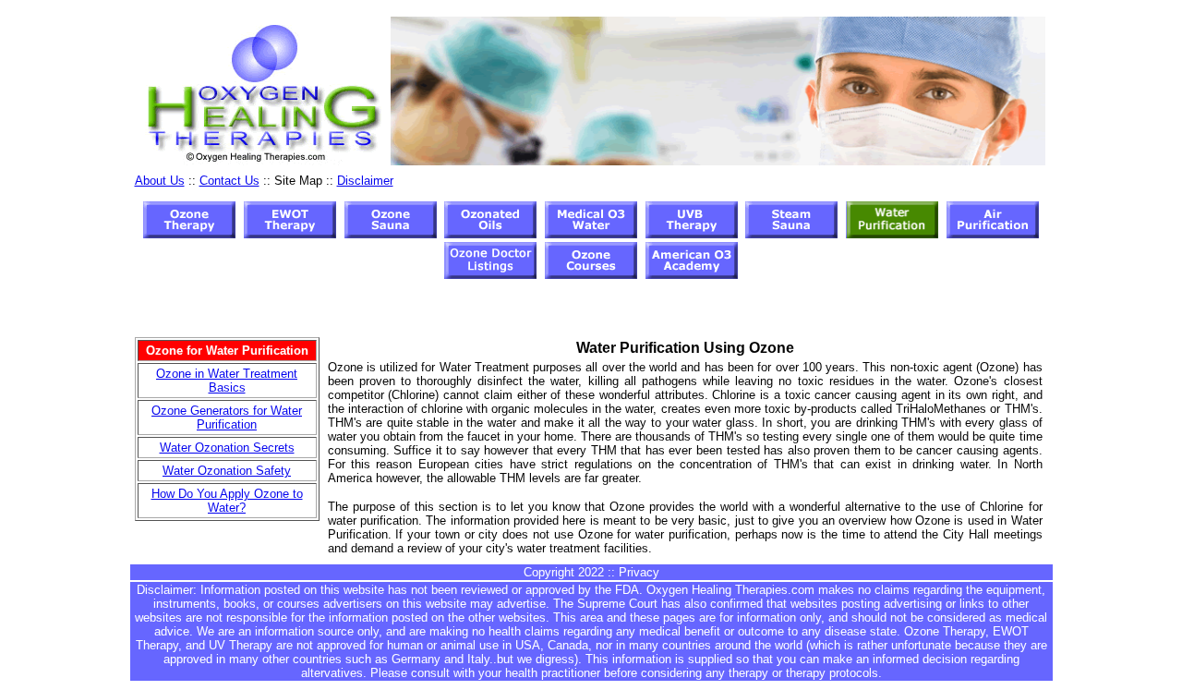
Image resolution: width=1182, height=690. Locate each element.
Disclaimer (365, 181)
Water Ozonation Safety (227, 471)
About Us (160, 181)
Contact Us (229, 181)
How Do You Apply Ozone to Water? (227, 500)
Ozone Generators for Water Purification (226, 417)
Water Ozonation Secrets (227, 447)
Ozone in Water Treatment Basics (226, 380)
